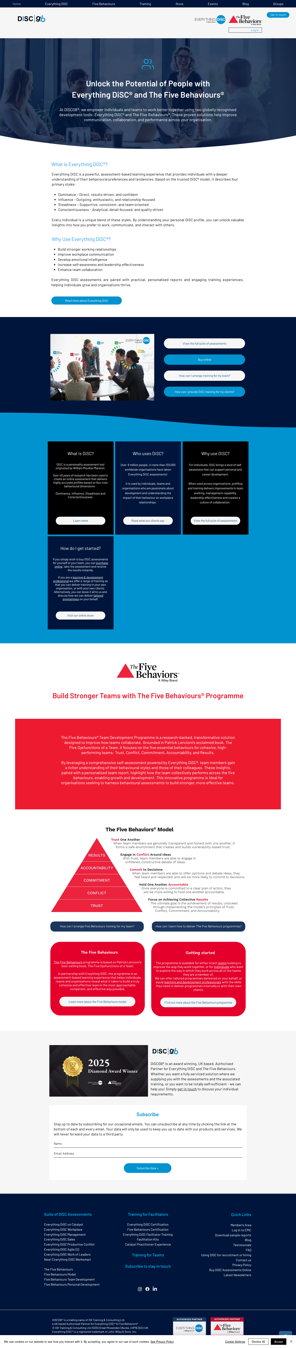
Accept (278, 1342)
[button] (145, 3)
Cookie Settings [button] (235, 1342)
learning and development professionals (192, 982)
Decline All (258, 1342)
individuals (221, 967)
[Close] (291, 1341)
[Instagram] (140, 1289)
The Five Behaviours (68, 962)
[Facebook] (147, 1289)
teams (222, 963)
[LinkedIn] (154, 1289)
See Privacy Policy (162, 1342)
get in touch (187, 1089)
